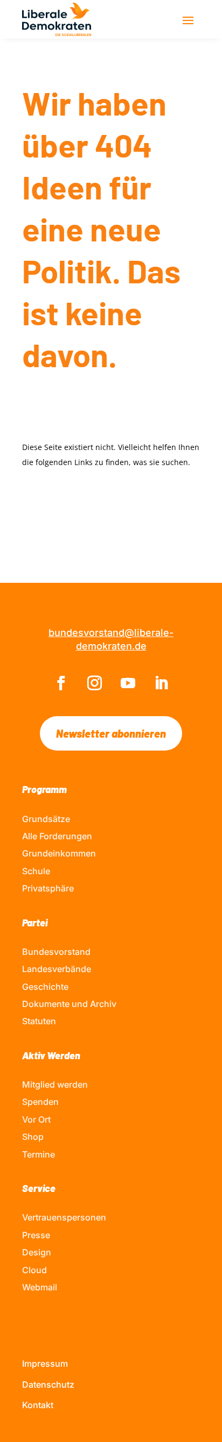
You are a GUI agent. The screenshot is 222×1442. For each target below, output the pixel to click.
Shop (33, 1136)
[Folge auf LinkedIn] (161, 683)
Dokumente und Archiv (69, 1003)
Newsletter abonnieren (111, 733)
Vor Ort (36, 1119)
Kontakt (37, 1405)
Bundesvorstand (56, 951)
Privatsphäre (48, 888)
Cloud (34, 1270)
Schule (36, 871)
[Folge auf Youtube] (127, 683)
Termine (38, 1154)
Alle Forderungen (57, 836)
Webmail (39, 1287)
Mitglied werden (55, 1084)
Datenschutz (48, 1384)
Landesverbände (56, 968)
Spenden (40, 1101)
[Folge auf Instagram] (94, 683)
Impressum (45, 1363)
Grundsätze (46, 818)
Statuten (39, 1021)
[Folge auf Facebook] (60, 683)
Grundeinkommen (59, 853)
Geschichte (45, 986)
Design (36, 1252)
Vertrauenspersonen (64, 1217)
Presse (36, 1235)
